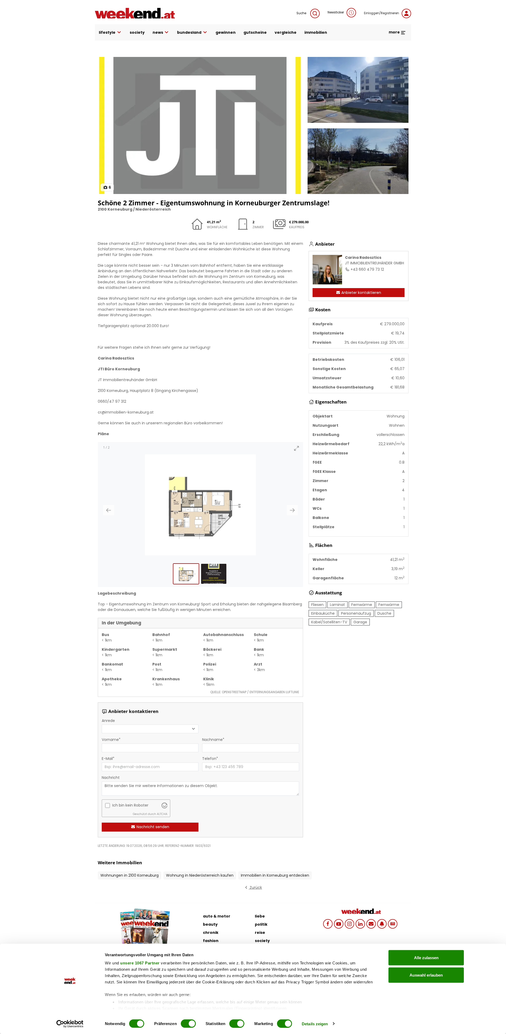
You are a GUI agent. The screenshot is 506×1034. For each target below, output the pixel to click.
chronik (210, 932)
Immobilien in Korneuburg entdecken (275, 875)
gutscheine (255, 32)
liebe (260, 916)
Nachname (212, 739)
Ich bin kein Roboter (130, 805)
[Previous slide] (108, 510)
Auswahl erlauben (426, 975)
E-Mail (107, 758)
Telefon (209, 758)
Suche (301, 13)
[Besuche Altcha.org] (164, 805)
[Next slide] (292, 510)
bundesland (189, 32)
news (158, 32)
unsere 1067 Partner (140, 963)
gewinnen (226, 32)
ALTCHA (162, 814)
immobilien (315, 32)
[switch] (188, 1023)
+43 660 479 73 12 (366, 269)
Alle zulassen (426, 957)
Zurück (255, 887)
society (137, 32)
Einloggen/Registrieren (381, 13)
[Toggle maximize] (296, 448)
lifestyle (107, 32)
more (395, 32)
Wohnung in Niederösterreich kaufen (199, 875)
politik (261, 924)
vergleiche (285, 32)
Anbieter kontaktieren (360, 292)
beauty (210, 924)
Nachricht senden (152, 826)
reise (260, 932)
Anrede (108, 720)
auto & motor (216, 916)
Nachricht (111, 777)
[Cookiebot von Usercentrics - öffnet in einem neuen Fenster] (70, 1024)
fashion (210, 940)
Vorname (110, 739)
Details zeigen (315, 1023)
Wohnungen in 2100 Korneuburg (129, 875)
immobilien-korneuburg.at (129, 412)
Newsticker (336, 12)
